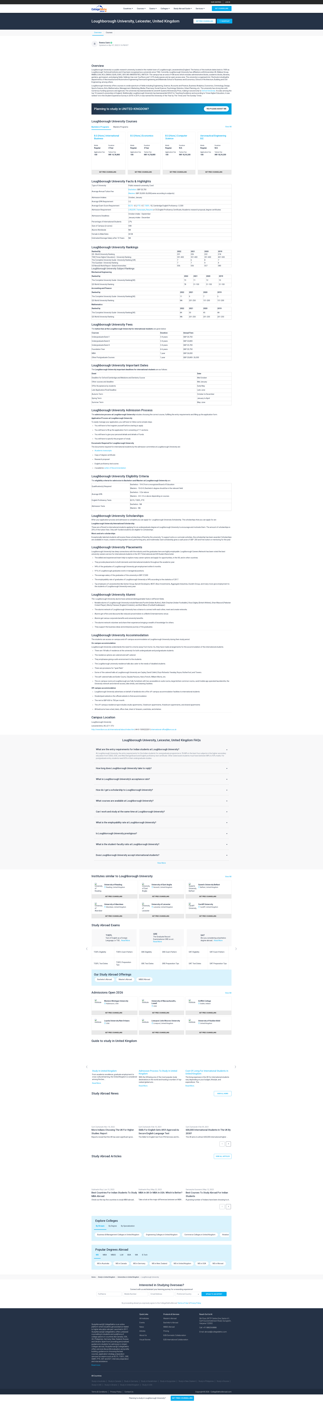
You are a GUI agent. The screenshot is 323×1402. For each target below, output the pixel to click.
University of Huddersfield (209, 1021)
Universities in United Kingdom (128, 1277)
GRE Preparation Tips (123, 964)
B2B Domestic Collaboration (174, 1335)
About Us (143, 1335)
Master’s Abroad (170, 1318)
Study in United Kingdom (104, 1071)
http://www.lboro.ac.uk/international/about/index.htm (112, 729)
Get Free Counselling (204, 21)
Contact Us (129, 1392)
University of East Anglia (162, 885)
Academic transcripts (103, 451)
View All (228, 877)
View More (161, 863)
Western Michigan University (116, 1001)
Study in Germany (131, 1381)
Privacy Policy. (195, 1303)
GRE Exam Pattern (122, 952)
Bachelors (132, 190)
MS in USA (202, 1263)
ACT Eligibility (194, 952)
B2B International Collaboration (175, 1340)
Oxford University (208, 91)
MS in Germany (139, 1263)
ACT (203, 935)
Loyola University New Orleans (117, 1021)
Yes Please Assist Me (216, 109)
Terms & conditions (99, 1392)
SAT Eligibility (146, 952)
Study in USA (147, 1385)
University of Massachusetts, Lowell (164, 1002)
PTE (139, 206)
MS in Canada (121, 1263)
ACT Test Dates (195, 964)
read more (110, 942)
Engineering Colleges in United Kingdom (162, 1235)
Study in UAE (97, 1385)
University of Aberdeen (113, 904)
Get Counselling (221, 8)
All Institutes (144, 1318)
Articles (142, 1331)
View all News (222, 1093)
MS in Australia (103, 1263)
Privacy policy (116, 1392)
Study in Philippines (206, 1381)
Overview (98, 33)
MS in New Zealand (159, 1263)
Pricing (166, 1331)
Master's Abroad (125, 979)
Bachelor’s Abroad (170, 1323)
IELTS (130, 206)
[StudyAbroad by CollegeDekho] (99, 8)
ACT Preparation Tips (218, 964)
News (141, 1327)
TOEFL (147, 206)
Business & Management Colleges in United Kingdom (118, 1235)
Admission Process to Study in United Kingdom (158, 1072)
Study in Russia (223, 1381)
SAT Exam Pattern (169, 952)
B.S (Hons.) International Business (106, 137)
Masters (131, 193)
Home (93, 1277)
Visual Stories (144, 1340)
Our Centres (216, 2)
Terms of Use (183, 1303)
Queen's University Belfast (209, 885)
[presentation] (86, 952)
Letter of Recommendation (115, 468)
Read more (95, 1365)
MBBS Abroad (144, 979)
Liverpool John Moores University (166, 1021)
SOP (134, 210)
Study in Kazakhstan (149, 1381)
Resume (149, 210)
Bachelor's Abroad (104, 979)
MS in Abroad (218, 1263)
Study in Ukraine (110, 1385)
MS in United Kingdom (182, 1263)
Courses (109, 33)
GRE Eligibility (99, 952)
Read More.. (97, 1083)
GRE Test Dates (100, 964)
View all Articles (223, 1156)
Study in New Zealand (187, 1381)
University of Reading (113, 885)
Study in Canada (114, 1381)
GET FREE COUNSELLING (182, 1398)
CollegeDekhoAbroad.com (221, 1392)
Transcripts (140, 210)
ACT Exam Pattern (217, 952)
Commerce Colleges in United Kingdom (199, 1235)
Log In (227, 2)
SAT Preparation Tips (170, 964)
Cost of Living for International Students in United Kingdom (206, 1072)
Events (142, 1323)
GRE (108, 934)
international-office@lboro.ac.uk (163, 729)
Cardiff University (205, 904)
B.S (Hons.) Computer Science (176, 137)
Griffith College (204, 1001)
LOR (130, 210)
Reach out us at (205, 1314)
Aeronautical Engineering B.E (213, 137)
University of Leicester (161, 904)
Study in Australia (98, 1381)
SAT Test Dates (147, 964)
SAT (155, 935)
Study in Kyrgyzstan (168, 1381)
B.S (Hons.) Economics (141, 135)
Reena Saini (104, 42)
